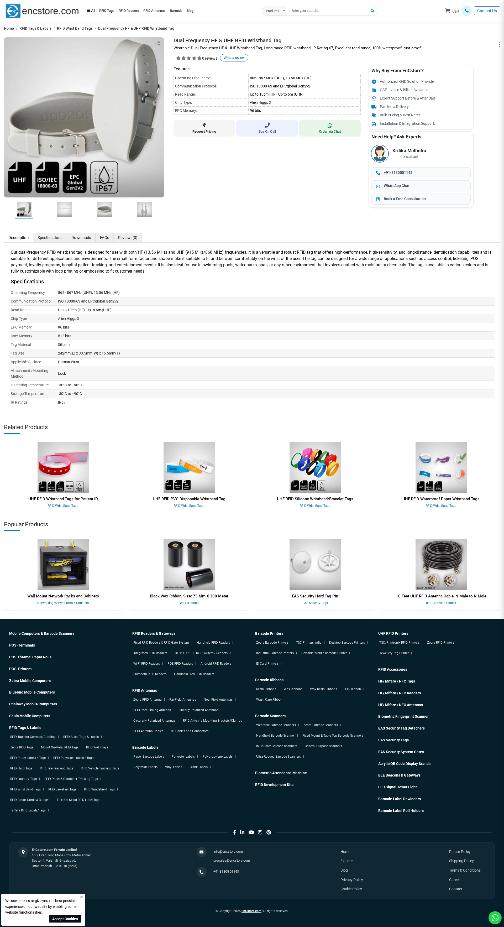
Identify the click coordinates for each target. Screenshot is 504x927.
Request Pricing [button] (204, 131)
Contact (455, 889)
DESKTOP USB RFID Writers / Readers (201, 653)
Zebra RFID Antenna (147, 699)
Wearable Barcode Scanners (276, 725)
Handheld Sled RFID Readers (194, 674)
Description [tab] (18, 237)
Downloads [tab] (81, 237)
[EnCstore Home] (42, 10)
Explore (346, 861)
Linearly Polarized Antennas (198, 710)
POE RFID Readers (180, 663)
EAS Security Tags (315, 603)
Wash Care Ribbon (269, 699)
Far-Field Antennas (182, 699)
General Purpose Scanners (323, 746)
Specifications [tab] (50, 237)
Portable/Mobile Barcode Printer (324, 653)
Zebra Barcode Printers (272, 642)
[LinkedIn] (242, 832)
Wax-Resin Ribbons (323, 689)
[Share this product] (157, 43)
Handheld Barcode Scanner (275, 735)
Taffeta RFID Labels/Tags (28, 810)
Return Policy (460, 852)
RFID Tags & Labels (35, 28)
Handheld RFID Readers (213, 642)
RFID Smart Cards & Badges (29, 800)
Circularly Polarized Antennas (154, 720)
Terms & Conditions (465, 870)
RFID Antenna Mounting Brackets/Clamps (212, 720)
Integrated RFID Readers (150, 653)
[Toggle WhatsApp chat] (495, 917)
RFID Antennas (166, 11)
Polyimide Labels (145, 767)
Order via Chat (330, 131)
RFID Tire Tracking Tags (56, 768)
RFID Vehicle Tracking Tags (100, 768)
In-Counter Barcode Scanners (276, 746)
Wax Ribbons (189, 603)
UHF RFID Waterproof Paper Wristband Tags (441, 499)
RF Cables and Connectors (189, 731)
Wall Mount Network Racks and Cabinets (63, 596)
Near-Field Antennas (218, 699)
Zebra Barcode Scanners (320, 725)
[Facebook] (234, 832)
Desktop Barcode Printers (347, 642)
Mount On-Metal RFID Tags (59, 747)
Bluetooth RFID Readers (149, 674)
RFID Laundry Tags (23, 779)
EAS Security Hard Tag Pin (315, 596)
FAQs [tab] (104, 237)
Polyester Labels (183, 756)
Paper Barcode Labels (148, 756)
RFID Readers (136, 11)
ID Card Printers (267, 663)
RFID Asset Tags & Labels (81, 737)
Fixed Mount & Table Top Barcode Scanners (332, 735)
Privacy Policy (351, 880)
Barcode (192, 11)
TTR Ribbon (353, 689)
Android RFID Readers (216, 663)
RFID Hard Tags (21, 768)
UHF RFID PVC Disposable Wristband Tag (189, 499)
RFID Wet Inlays (97, 747)
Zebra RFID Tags (21, 747)
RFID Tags (109, 11)
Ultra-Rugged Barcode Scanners (278, 756)
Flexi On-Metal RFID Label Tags (78, 800)
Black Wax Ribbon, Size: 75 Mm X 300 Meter (189, 596)
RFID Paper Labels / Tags (28, 758)
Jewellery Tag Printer (394, 653)
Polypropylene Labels (217, 756)
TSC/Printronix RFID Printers (399, 642)
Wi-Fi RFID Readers (146, 663)
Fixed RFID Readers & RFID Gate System (161, 642)
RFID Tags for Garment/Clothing (33, 737)
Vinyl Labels (173, 767)
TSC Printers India (309, 642)
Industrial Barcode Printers (275, 653)
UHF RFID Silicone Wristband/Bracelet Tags (315, 499)
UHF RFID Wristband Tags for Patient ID (63, 499)
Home (9, 28)
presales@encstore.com (231, 860)
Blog (211, 11)
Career (454, 880)
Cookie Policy (351, 889)
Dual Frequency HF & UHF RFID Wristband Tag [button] (136, 28)
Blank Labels (199, 767)
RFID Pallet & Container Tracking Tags (71, 779)
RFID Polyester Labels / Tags (73, 758)
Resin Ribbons (266, 689)
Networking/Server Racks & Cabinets (63, 603)
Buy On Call (267, 131)
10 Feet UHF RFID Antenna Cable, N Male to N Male (441, 596)
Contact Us (487, 10)
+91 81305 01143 (226, 871)
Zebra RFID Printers (440, 642)
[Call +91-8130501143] (466, 11)
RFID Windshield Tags (99, 789)
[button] (372, 11)
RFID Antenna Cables (441, 603)
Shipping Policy (461, 861)
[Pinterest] (268, 832)
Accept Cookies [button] (65, 919)
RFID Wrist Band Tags (75, 28)
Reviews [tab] (127, 237)
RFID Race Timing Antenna (152, 710)
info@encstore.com (228, 851)
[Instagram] (260, 832)
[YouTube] (251, 832)
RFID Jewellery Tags (62, 789)
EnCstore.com (251, 911)
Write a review (234, 58)
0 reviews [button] (209, 58)
